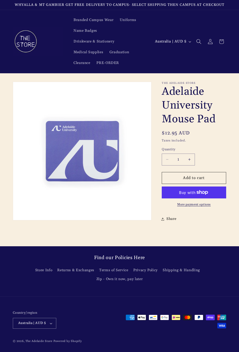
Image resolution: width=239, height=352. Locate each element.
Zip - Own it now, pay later (119, 279)
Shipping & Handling (181, 270)
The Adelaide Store (39, 341)
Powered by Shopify (67, 341)
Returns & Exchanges (75, 270)
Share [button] (171, 219)
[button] (198, 41)
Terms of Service (113, 270)
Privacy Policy (145, 270)
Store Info (44, 270)
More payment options (194, 205)
